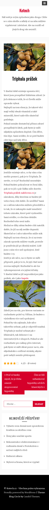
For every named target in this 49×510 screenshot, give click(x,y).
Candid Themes (32, 496)
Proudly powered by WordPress (20, 492)
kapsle (24, 278)
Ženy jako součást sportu (19, 436)
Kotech (24, 10)
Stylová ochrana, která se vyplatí (22, 462)
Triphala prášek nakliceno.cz (19, 193)
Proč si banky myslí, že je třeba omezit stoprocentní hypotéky (12, 383)
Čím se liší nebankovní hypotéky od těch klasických (36, 381)
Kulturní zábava (14, 456)
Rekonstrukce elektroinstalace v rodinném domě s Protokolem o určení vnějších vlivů (22, 446)
